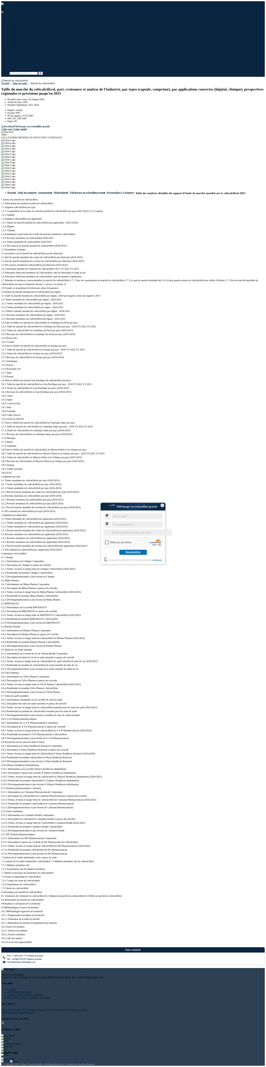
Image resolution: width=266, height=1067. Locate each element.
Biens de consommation (28, 48)
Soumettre (133, 552)
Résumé (11, 192)
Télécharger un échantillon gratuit (87, 192)
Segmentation (45, 192)
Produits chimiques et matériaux (33, 43)
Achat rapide (20, 129)
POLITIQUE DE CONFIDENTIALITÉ (28, 997)
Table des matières (26, 192)
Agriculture (22, 40)
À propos (14, 60)
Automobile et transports (29, 29)
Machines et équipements (29, 26)
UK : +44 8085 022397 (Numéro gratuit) (69, 8)
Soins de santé (24, 23)
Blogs (12, 54)
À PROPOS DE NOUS (19, 992)
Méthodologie (61, 192)
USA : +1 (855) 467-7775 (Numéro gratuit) (26, 8)
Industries (15, 18)
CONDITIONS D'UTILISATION (25, 995)
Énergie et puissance (27, 34)
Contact (14, 67)
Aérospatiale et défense (28, 37)
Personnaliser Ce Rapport (120, 192)
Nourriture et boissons (28, 31)
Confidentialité (157, 560)
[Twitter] (3, 1023)
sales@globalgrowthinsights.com (21, 962)
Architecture (23, 45)
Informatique (23, 20)
